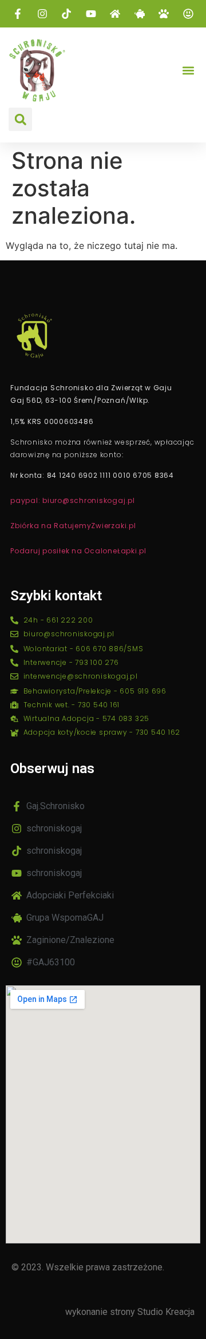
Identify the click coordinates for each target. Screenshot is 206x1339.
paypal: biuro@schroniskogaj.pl (72, 500)
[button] (188, 70)
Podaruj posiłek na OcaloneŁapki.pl (78, 551)
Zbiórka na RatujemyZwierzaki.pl (73, 525)
